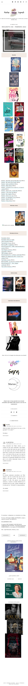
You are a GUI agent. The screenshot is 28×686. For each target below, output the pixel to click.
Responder (5, 435)
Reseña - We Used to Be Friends (8, 182)
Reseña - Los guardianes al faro (8, 197)
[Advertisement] (14, 669)
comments (14, 415)
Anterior (22, 535)
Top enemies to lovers (6, 243)
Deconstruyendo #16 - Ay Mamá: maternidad (11, 254)
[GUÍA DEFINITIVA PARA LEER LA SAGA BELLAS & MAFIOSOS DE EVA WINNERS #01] (13, 657)
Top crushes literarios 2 (6, 266)
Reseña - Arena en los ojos (7, 195)
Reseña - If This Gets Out (7, 192)
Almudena (10, 442)
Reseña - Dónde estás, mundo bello (9, 190)
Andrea (9, 470)
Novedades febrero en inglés (7, 239)
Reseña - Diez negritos (6, 194)
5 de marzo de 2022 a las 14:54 (13, 471)
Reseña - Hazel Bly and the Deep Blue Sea (11, 180)
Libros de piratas (5, 241)
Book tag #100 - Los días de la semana (10, 261)
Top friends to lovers (6, 259)
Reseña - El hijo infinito (6, 200)
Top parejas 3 (4, 251)
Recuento (14, 408)
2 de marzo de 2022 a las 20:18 (13, 426)
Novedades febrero (5, 238)
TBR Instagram (4, 253)
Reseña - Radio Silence (6, 185)
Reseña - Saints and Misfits (7, 184)
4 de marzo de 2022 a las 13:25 (13, 443)
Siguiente (5, 535)
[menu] (2, 2)
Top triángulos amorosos (7, 249)
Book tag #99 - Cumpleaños (7, 244)
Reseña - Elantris (5, 199)
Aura (8, 424)
